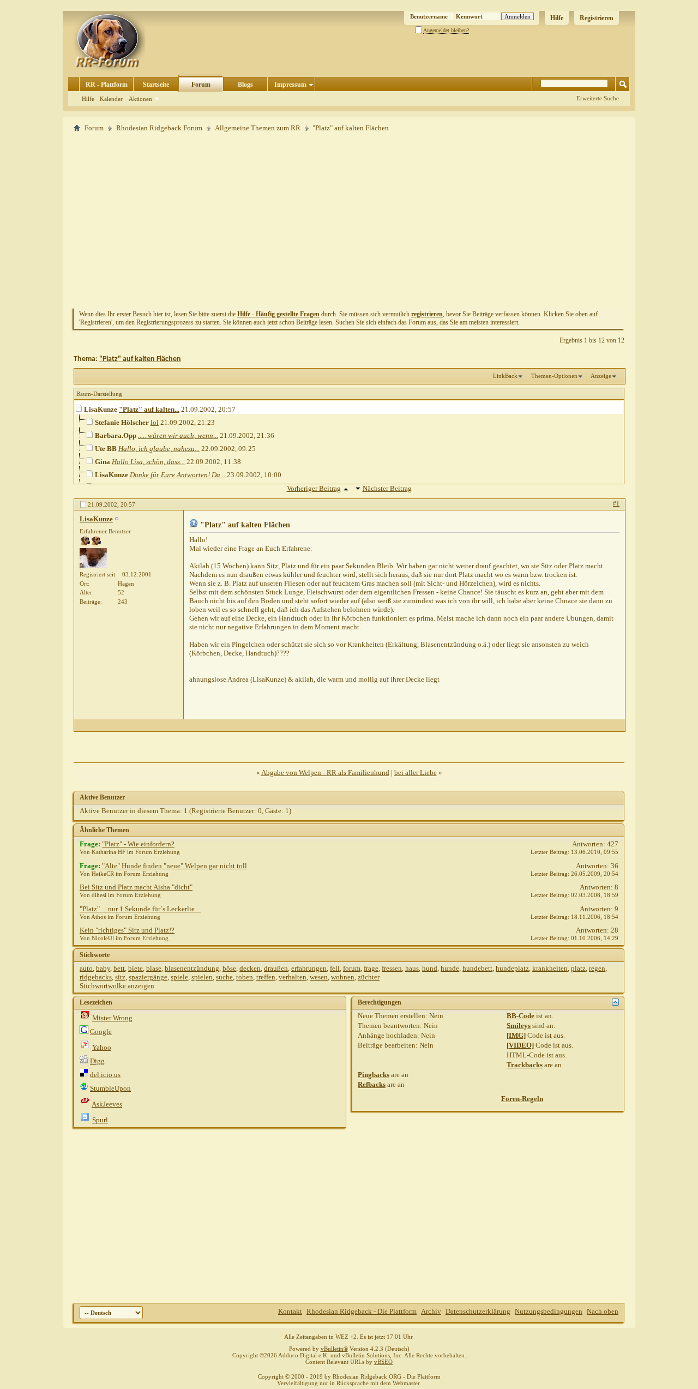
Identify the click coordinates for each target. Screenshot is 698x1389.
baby (103, 968)
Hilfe (556, 18)
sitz (120, 977)
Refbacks (372, 1084)
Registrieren (596, 18)
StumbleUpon (110, 1088)
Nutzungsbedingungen (548, 1311)
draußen (276, 968)
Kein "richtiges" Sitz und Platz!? (127, 930)
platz (578, 968)
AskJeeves (107, 1104)
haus (412, 968)
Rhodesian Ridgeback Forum (159, 128)
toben (244, 977)
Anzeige (601, 375)
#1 (616, 503)
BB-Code (520, 1016)
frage (371, 968)
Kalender (111, 98)
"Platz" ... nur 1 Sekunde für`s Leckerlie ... (140, 909)
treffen (265, 977)
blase (153, 968)
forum (351, 968)
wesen (319, 977)
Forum (200, 84)
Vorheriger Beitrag (314, 488)
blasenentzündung (192, 968)
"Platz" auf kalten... (149, 409)
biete (135, 968)
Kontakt (290, 1311)
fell (335, 968)
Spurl (100, 1120)
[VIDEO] (520, 1045)
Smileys (519, 1025)
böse (229, 968)
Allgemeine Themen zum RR (257, 128)
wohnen (342, 977)
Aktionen (140, 98)
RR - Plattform (107, 84)
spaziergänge (148, 977)
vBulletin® (334, 1348)
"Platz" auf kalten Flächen (140, 359)
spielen (202, 977)
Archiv (431, 1311)
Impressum (290, 84)
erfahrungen (309, 968)
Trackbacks (525, 1065)
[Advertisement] (349, 219)
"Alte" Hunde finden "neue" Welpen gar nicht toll (174, 866)
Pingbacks (373, 1075)
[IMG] (516, 1035)
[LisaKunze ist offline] (93, 558)
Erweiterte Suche (597, 98)
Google (101, 1031)
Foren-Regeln (522, 1099)
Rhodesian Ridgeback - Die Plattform (361, 1311)
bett (119, 968)
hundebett (477, 968)
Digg (97, 1061)
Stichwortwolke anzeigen (117, 986)
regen (597, 968)
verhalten (292, 977)
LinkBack (505, 375)
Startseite (156, 84)
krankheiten (550, 968)
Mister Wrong (112, 1018)
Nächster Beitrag (387, 488)
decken (250, 968)
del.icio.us (105, 1075)
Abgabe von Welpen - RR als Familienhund (325, 772)
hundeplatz (512, 968)
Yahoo (101, 1047)
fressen (392, 968)
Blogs (245, 84)
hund (429, 968)
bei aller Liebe (415, 772)
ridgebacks (96, 977)
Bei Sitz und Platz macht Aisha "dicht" (136, 887)
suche (224, 977)
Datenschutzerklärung (478, 1311)
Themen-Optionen (554, 375)
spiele (179, 977)
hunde (450, 968)
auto (86, 968)
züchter (369, 977)
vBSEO (383, 1361)
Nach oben (602, 1311)
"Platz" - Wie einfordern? (138, 844)
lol (155, 422)
